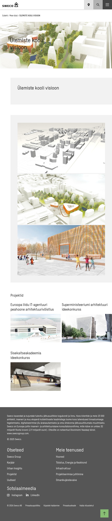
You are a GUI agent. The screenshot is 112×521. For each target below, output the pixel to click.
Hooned (60, 456)
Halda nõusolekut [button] (86, 505)
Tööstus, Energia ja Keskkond (71, 462)
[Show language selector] (88, 4)
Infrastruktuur (63, 468)
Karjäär (11, 462)
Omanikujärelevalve (66, 480)
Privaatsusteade (69, 505)
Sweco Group (14, 456)
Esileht (5, 15)
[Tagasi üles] (104, 513)
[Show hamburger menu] (107, 4)
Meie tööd (14, 15)
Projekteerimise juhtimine (69, 474)
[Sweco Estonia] (10, 4)
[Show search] (98, 4)
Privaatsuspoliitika (32, 505)
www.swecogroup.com (18, 433)
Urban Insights (14, 468)
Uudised (11, 480)
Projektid (11, 474)
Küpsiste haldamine (52, 505)
